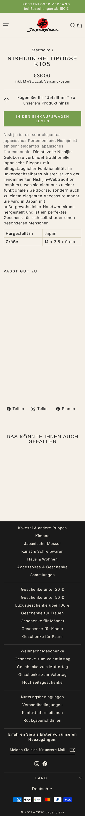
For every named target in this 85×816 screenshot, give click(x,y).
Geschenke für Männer (43, 621)
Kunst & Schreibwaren (42, 551)
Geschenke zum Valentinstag (42, 659)
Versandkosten (57, 81)
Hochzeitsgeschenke (42, 682)
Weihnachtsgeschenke (42, 651)
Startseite (41, 50)
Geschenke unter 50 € (42, 597)
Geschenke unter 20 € (42, 589)
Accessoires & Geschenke (42, 567)
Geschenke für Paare (42, 636)
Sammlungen (42, 575)
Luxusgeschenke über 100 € (42, 605)
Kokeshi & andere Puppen (42, 528)
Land (41, 778)
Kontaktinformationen (42, 712)
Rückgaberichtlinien (42, 720)
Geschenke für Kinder (42, 629)
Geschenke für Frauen (42, 613)
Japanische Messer (42, 543)
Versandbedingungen (42, 705)
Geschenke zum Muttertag (42, 667)
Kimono (42, 536)
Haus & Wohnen (42, 559)
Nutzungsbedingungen (42, 697)
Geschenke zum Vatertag (42, 674)
